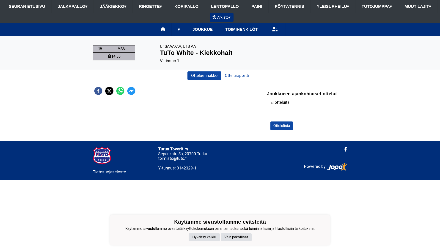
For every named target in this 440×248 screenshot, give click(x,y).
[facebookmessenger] (131, 91)
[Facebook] (344, 149)
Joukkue (202, 29)
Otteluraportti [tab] (237, 75)
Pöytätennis (289, 6)
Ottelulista (281, 126)
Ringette (150, 6)
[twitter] (109, 91)
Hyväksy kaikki (204, 237)
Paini (256, 6)
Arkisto (224, 17)
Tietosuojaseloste (109, 171)
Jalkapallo (72, 6)
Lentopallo (225, 6)
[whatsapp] (120, 91)
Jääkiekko (113, 6)
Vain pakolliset (236, 237)
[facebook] (98, 91)
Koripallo (186, 6)
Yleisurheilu (333, 6)
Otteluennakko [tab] (204, 75)
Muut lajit (417, 6)
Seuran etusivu (27, 6)
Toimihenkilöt (241, 29)
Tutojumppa (377, 6)
